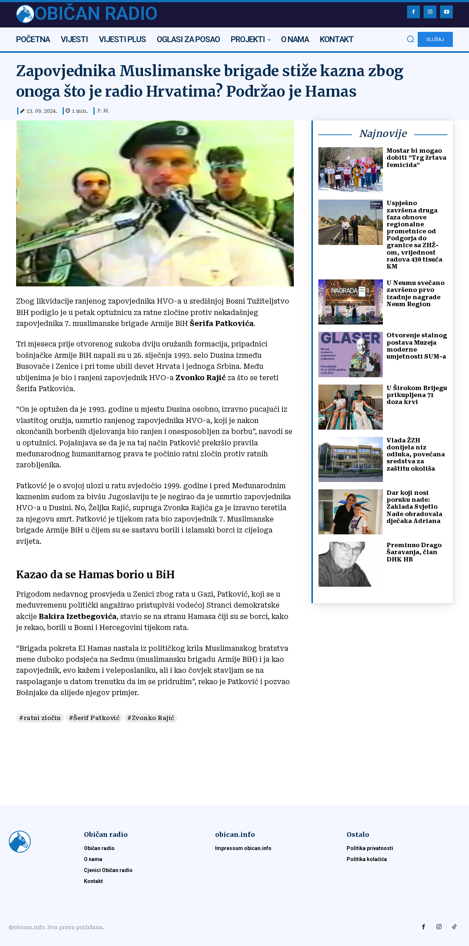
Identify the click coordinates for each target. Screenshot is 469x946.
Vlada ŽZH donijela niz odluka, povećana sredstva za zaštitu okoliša (416, 454)
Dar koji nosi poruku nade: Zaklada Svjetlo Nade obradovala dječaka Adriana (414, 506)
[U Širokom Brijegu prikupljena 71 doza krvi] (350, 407)
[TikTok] (454, 927)
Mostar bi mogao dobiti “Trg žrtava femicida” (416, 157)
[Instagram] (430, 11)
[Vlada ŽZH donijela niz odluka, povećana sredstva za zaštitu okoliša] (350, 459)
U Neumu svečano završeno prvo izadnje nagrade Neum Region (415, 293)
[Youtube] (446, 11)
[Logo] (37, 842)
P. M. (103, 111)
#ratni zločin (40, 718)
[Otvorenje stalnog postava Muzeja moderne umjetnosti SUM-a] (350, 354)
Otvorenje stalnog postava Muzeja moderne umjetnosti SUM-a (417, 346)
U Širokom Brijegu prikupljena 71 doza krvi (417, 395)
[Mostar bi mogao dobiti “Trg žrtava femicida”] (350, 169)
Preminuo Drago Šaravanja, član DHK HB (414, 552)
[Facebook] (413, 11)
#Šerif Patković (94, 718)
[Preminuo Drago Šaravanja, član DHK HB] (350, 564)
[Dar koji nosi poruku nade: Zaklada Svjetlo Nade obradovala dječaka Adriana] (350, 511)
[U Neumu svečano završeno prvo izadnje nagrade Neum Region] (350, 301)
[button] (410, 39)
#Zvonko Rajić (150, 718)
